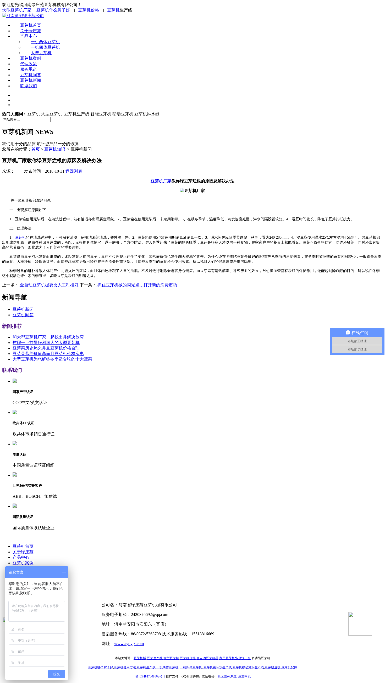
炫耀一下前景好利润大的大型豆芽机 (46, 342)
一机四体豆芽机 (45, 47)
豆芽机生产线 (146, 667)
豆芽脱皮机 (272, 667)
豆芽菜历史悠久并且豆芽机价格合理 (46, 348)
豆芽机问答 (30, 75)
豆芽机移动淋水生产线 (248, 667)
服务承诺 (28, 69)
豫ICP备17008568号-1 (150, 676)
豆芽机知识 (54, 149)
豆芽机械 (140, 658)
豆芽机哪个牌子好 (100, 667)
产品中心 (28, 36)
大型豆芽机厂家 (16, 10)
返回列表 (73, 171)
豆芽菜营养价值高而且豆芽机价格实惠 (48, 353)
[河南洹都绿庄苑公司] (23, 15)
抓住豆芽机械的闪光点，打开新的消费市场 (136, 285)
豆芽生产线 (155, 658)
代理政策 (28, 64)
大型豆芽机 (41, 53)
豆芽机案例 (30, 58)
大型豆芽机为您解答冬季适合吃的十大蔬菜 (52, 359)
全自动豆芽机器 (207, 658)
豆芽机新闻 (30, 80)
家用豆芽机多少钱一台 (235, 658)
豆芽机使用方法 (125, 667)
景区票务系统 (227, 676)
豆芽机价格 (89, 10)
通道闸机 (244, 676)
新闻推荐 (12, 326)
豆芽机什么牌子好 (53, 10)
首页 (35, 149)
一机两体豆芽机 (45, 42)
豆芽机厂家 (161, 181)
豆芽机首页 (30, 25)
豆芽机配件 (289, 667)
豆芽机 (113, 10)
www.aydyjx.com (129, 643)
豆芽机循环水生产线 (218, 667)
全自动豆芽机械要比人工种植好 (49, 285)
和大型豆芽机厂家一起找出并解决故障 (48, 337)
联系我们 (28, 86)
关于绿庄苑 (30, 31)
